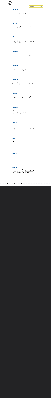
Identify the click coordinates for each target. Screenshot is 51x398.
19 (41, 183)
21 (47, 183)
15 (31, 183)
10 (19, 183)
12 (24, 183)
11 (21, 183)
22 (49, 183)
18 (39, 183)
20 (44, 183)
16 (34, 183)
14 (29, 183)
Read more (14, 16)
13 (26, 183)
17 (36, 183)
